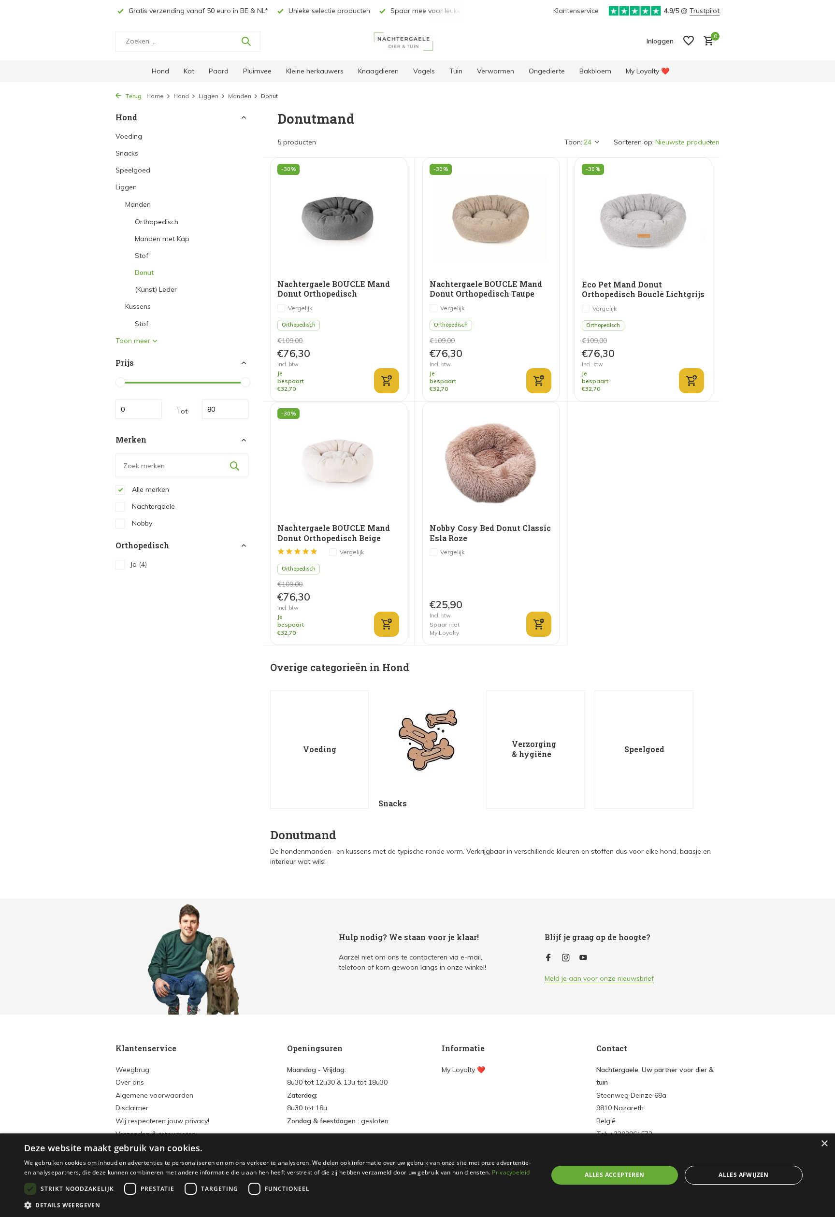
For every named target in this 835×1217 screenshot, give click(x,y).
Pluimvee (257, 71)
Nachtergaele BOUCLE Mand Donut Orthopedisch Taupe (486, 289)
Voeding (128, 136)
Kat (189, 71)
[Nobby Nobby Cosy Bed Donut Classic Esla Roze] (491, 463)
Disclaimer (131, 1107)
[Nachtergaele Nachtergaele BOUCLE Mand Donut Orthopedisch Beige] (338, 463)
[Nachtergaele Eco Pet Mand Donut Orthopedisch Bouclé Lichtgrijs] (643, 219)
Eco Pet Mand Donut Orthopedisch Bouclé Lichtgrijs (643, 290)
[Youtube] (583, 958)
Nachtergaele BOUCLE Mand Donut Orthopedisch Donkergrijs (333, 289)
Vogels (424, 71)
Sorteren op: (634, 142)
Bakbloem (595, 71)
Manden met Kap (162, 238)
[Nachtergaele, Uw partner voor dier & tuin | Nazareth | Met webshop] (417, 41)
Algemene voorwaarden (154, 1095)
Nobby (141, 523)
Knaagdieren (378, 71)
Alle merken (149, 489)
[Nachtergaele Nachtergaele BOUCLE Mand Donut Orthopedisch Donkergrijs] (338, 218)
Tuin (455, 71)
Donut (144, 272)
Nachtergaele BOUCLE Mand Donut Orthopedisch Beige (333, 533)
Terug (133, 96)
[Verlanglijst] (688, 41)
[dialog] (417, 1175)
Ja (138, 564)
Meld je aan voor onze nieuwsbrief (599, 978)
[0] (706, 41)
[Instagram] (566, 958)
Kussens (138, 306)
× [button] (824, 1143)
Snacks (126, 153)
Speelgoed (132, 170)
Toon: (573, 142)
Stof (141, 255)
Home (155, 96)
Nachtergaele (152, 506)
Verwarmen (495, 71)
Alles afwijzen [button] (744, 1175)
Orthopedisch (156, 221)
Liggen (208, 96)
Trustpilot (705, 10)
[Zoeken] (246, 41)
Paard (219, 71)
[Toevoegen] (386, 380)
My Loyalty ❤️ (647, 71)
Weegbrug (132, 1069)
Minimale (138, 409)
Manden (239, 96)
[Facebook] (548, 958)
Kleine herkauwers (315, 71)
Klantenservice (576, 10)
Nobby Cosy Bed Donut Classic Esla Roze (490, 533)
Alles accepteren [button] (614, 1175)
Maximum (225, 409)
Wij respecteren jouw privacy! (162, 1121)
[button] (278, 1205)
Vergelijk (300, 308)
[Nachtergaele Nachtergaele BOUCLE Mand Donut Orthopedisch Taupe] (491, 218)
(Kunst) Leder (156, 289)
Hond (160, 71)
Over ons (129, 1082)
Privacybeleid (511, 1172)
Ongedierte (547, 71)
